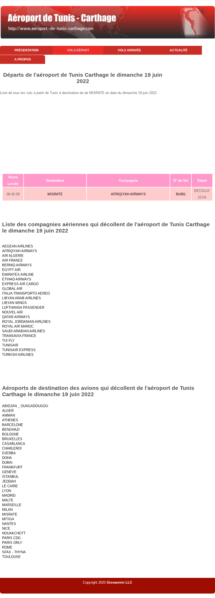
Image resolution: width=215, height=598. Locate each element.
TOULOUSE (11, 557)
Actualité (178, 50)
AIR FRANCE (12, 260)
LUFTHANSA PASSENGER (23, 307)
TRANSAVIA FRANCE (19, 336)
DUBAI (7, 462)
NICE (6, 528)
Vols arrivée (129, 50)
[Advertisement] (107, 134)
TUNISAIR (10, 345)
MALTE (7, 500)
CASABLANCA (13, 444)
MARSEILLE (12, 505)
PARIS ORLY (12, 543)
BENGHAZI (11, 429)
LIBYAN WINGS (14, 303)
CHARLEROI (12, 448)
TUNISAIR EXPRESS (19, 350)
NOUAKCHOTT (14, 533)
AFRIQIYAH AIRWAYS (128, 194)
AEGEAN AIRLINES (17, 246)
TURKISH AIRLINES (18, 355)
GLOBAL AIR (12, 289)
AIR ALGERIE (13, 256)
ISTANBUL (10, 477)
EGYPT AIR (11, 270)
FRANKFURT (12, 467)
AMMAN (8, 415)
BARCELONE (12, 425)
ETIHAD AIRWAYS (16, 279)
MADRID (8, 495)
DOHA (7, 458)
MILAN (7, 510)
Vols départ (78, 50)
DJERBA (9, 453)
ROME (7, 547)
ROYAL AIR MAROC (18, 326)
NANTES (9, 524)
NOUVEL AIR (12, 312)
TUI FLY (8, 340)
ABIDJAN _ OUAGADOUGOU (25, 406)
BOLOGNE (10, 434)
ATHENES (10, 420)
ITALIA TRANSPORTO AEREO (26, 293)
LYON (6, 491)
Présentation (26, 50)
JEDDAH (9, 481)
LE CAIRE (10, 486)
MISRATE (55, 194)
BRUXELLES (12, 439)
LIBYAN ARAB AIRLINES (21, 298)
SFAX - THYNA (14, 552)
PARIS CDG (11, 538)
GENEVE (9, 472)
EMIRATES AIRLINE (18, 274)
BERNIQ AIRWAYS (17, 265)
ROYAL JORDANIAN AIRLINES (26, 322)
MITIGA (8, 519)
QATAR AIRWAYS (16, 317)
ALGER (8, 411)
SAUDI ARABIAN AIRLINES (23, 331)
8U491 (181, 194)
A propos (22, 59)
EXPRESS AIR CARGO (20, 284)
